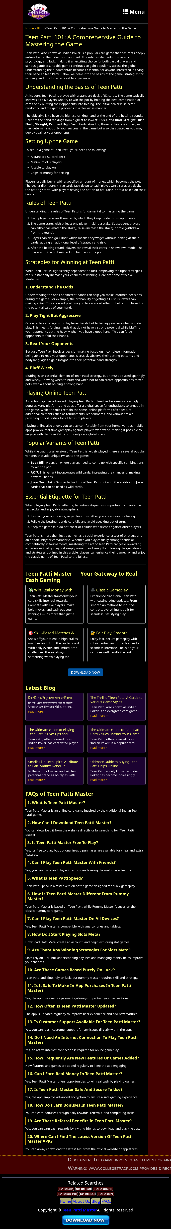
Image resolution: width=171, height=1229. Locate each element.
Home (29, 28)
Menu (137, 11)
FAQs (106, 1201)
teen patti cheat (83, 1188)
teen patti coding (105, 1193)
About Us (81, 1201)
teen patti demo (87, 1193)
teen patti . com (66, 1188)
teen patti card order (67, 1193)
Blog (40, 28)
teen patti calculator (103, 1188)
